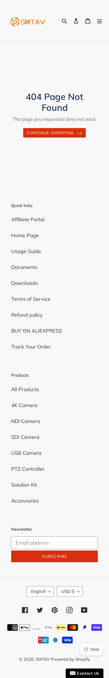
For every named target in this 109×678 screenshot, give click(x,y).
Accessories (25, 500)
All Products (25, 389)
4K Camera (24, 405)
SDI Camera (25, 437)
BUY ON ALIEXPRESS (36, 331)
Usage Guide (26, 251)
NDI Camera (25, 421)
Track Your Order (31, 346)
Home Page (25, 235)
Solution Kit (24, 485)
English (38, 591)
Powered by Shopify (70, 659)
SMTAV (42, 659)
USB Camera (26, 453)
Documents (24, 267)
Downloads (24, 283)
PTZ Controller (27, 469)
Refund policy (27, 315)
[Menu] (99, 20)
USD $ (68, 591)
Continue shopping (50, 132)
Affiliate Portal (27, 219)
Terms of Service (30, 299)
